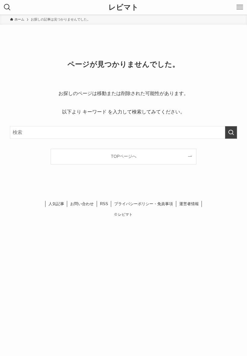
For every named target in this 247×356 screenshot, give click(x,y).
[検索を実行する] (231, 132)
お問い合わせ (82, 204)
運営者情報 (189, 204)
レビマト (123, 7)
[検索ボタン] (7, 7)
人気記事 (56, 204)
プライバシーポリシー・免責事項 (143, 204)
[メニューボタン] (240, 7)
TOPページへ (123, 156)
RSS (104, 204)
